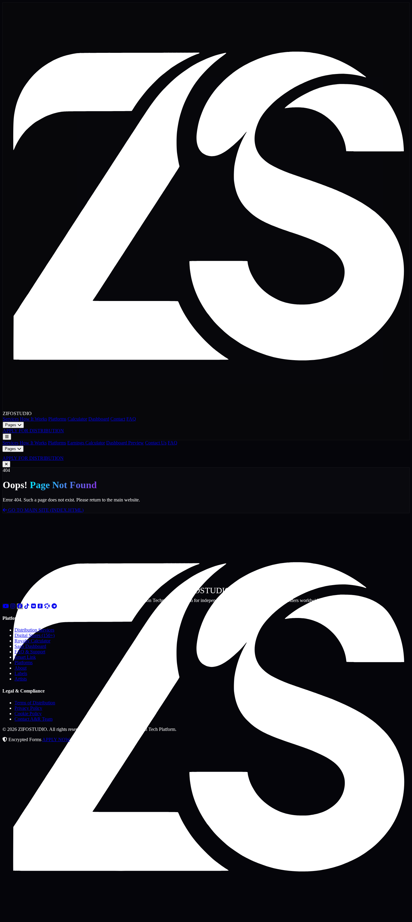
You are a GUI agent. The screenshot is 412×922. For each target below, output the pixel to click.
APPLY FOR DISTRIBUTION (33, 430)
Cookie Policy (28, 713)
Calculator (77, 418)
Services (11, 418)
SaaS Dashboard (30, 646)
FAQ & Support (29, 651)
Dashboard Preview (125, 442)
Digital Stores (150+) (34, 635)
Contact (117, 418)
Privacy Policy (28, 708)
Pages (11, 425)
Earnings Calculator (86, 442)
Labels (20, 673)
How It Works (33, 418)
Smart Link (25, 657)
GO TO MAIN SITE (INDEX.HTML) (45, 510)
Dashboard (98, 418)
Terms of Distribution (34, 702)
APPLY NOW (56, 739)
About (20, 668)
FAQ (131, 418)
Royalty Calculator (32, 640)
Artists (20, 678)
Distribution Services (34, 629)
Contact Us (155, 442)
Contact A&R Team (33, 719)
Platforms (57, 418)
